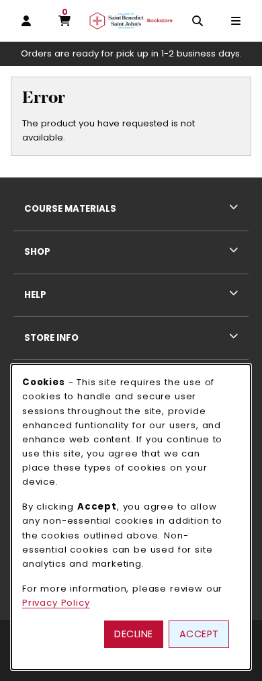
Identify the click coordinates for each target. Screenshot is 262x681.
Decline (133, 634)
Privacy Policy (56, 602)
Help (35, 294)
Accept (199, 634)
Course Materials (70, 208)
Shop (37, 251)
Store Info (51, 337)
